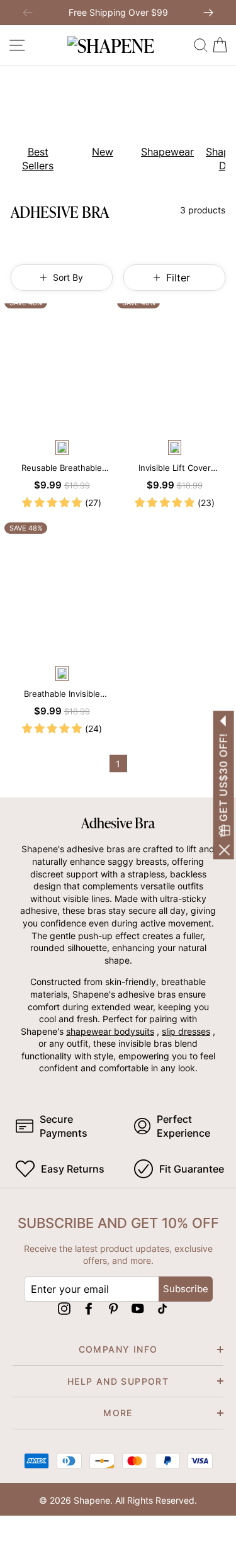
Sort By (68, 277)
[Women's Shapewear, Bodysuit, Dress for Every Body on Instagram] (64, 1308)
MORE (118, 1412)
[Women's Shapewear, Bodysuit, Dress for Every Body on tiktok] (162, 1308)
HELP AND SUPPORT (118, 1381)
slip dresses (186, 1031)
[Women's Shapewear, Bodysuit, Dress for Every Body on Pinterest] (113, 1308)
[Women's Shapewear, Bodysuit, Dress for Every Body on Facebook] (88, 1308)
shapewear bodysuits (110, 1031)
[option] (32, 128)
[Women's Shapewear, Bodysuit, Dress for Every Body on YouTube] (138, 1308)
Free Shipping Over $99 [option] (118, 12)
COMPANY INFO (118, 1349)
